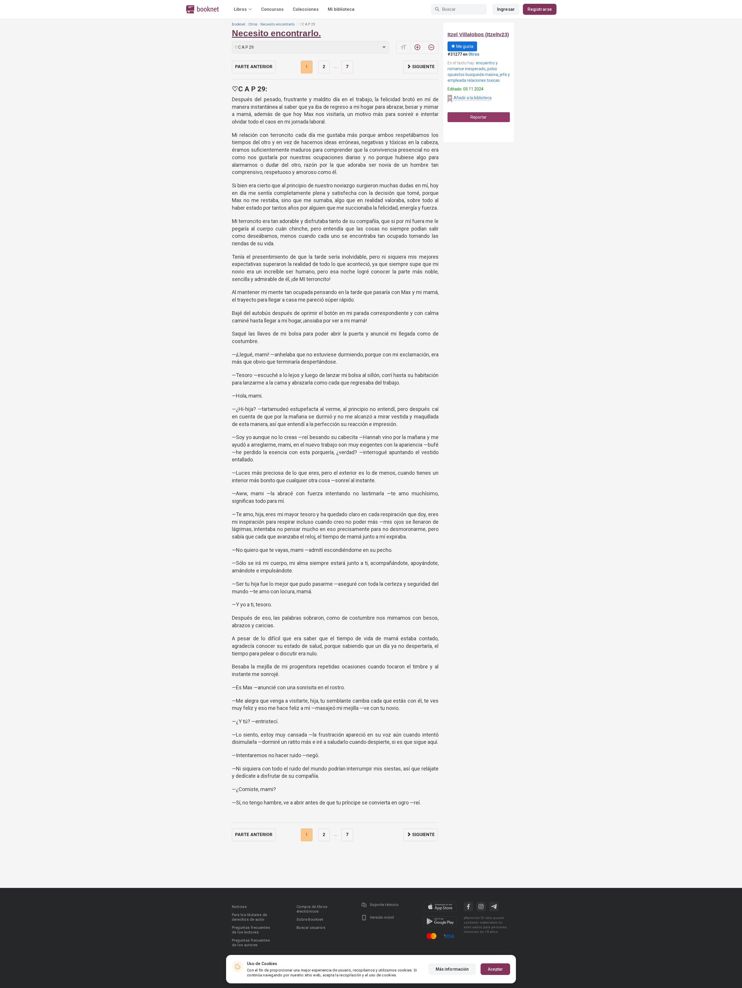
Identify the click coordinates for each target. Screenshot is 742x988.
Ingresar (506, 9)
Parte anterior (253, 66)
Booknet (238, 24)
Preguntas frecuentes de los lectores (251, 929)
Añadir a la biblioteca (473, 97)
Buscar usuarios (311, 927)
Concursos (272, 9)
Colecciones (306, 9)
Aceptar (495, 969)
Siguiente (423, 66)
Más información (452, 969)
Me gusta (464, 46)
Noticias (239, 906)
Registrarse (540, 9)
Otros (252, 24)
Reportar (478, 117)
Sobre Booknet (310, 919)
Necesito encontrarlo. (278, 24)
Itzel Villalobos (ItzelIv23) (478, 34)
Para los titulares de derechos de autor (249, 917)
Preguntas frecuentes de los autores (251, 942)
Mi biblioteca (341, 9)
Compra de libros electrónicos (312, 908)
